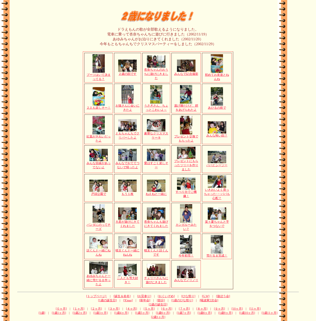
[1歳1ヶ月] (59, 313)
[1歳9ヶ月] (225, 313)
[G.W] (205, 296)
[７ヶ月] (184, 308)
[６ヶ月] (166, 308)
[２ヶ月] (96, 308)
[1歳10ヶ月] (247, 313)
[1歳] (42, 313)
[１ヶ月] (78, 308)
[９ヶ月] (219, 308)
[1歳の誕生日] (107, 300)
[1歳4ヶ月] (121, 313)
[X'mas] (128, 300)
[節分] (161, 300)
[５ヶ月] (149, 308)
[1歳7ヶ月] (184, 313)
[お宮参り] (144, 296)
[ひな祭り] (188, 296)
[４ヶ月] (131, 308)
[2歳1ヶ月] (158, 317)
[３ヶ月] (113, 308)
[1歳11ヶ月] (269, 313)
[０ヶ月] (61, 308)
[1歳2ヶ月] (80, 313)
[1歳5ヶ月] (142, 313)
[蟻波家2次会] (209, 300)
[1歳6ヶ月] (163, 313)
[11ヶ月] (254, 308)
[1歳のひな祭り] (182, 300)
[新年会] (144, 300)
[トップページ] (96, 296)
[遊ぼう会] (223, 296)
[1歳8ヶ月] (205, 313)
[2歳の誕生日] (158, 304)
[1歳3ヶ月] (100, 313)
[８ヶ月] (201, 308)
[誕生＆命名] (122, 296)
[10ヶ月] (237, 308)
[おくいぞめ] (166, 296)
